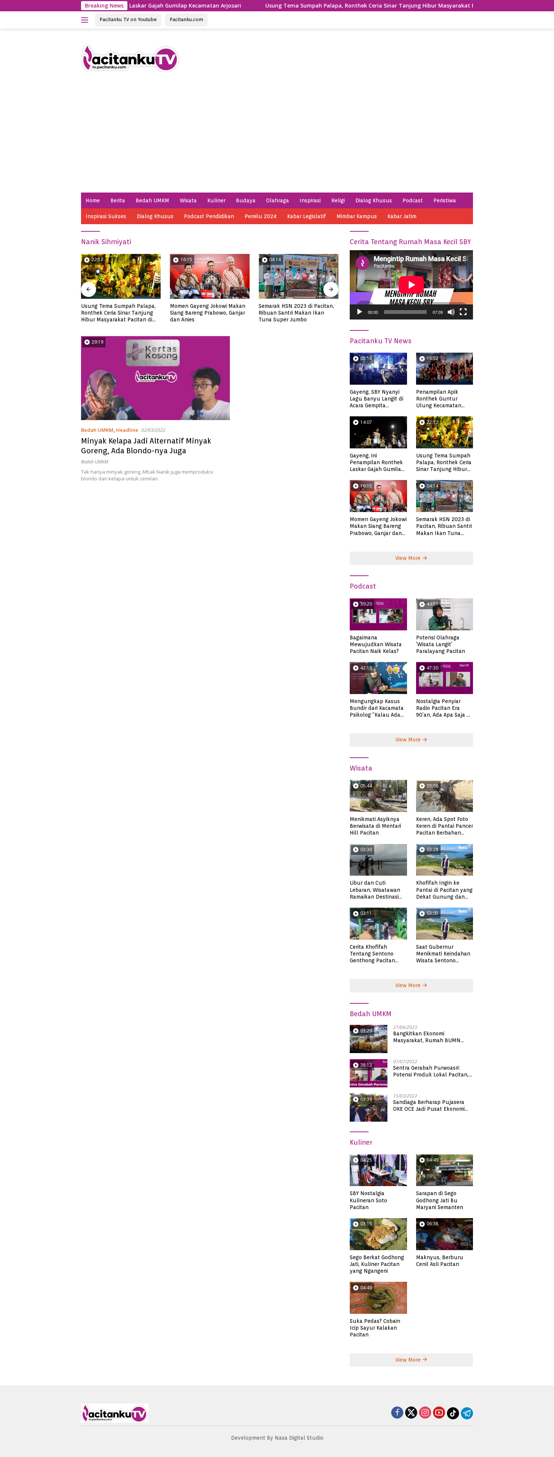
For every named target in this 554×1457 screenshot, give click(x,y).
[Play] (359, 312)
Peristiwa (444, 200)
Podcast (412, 200)
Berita (117, 200)
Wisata (188, 200)
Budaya (246, 200)
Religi (338, 200)
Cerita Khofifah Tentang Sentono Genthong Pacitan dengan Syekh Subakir (378, 954)
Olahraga (277, 200)
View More (408, 558)
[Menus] (86, 20)
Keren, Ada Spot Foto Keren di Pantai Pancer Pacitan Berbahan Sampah (444, 826)
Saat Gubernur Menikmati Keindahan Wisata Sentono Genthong (443, 954)
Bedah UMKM (152, 200)
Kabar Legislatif (306, 216)
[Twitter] (411, 1413)
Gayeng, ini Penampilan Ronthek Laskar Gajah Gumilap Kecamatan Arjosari (377, 463)
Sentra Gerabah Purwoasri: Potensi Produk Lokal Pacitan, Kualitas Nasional (430, 1071)
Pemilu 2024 (261, 216)
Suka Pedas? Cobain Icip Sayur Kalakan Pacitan (375, 1328)
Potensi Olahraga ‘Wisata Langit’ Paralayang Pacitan (440, 644)
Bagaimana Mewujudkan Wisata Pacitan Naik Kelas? (376, 644)
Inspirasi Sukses (106, 216)
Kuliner (216, 200)
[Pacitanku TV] (131, 57)
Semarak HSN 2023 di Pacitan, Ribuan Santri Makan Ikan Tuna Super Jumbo (207, 313)
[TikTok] (453, 1413)
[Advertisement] (277, 136)
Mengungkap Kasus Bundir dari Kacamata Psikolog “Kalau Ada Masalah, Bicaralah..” (377, 708)
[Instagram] (425, 1413)
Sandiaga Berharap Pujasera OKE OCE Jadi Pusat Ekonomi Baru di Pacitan (429, 1105)
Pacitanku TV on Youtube (128, 19)
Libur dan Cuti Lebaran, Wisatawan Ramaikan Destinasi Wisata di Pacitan (375, 890)
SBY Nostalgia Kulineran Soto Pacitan (368, 1200)
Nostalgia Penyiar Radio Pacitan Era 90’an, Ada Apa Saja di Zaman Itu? (443, 708)
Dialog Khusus (373, 200)
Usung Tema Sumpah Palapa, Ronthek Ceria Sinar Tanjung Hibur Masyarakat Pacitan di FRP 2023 (344, 5)
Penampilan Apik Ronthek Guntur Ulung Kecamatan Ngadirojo (438, 399)
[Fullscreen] (463, 312)
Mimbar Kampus (357, 216)
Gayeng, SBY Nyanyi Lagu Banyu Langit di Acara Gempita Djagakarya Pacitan (376, 399)
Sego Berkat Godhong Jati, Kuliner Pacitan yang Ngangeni (377, 1264)
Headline (127, 430)
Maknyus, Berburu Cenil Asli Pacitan (439, 1260)
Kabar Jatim (401, 216)
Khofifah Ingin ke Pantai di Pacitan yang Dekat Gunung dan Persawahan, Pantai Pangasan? (444, 890)
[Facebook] (397, 1413)
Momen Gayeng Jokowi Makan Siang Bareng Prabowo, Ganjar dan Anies (118, 313)
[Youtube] (439, 1413)
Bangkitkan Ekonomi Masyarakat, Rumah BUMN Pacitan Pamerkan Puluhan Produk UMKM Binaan (428, 1037)
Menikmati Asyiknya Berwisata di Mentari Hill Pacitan (296, 309)
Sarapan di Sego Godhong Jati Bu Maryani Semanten (439, 1200)
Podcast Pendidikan (209, 216)
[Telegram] (467, 1413)
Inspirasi (310, 200)
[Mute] (451, 312)
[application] (411, 285)
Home (93, 200)
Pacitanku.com (186, 19)
